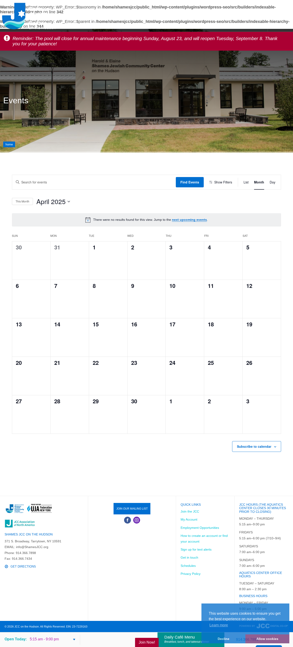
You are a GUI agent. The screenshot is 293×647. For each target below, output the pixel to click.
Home (9, 144)
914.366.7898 (247, 640)
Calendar (214, 16)
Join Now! (147, 642)
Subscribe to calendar (254, 446)
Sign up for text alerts (196, 549)
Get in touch (189, 557)
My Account (189, 519)
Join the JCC (190, 511)
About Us (105, 16)
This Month (22, 201)
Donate (159, 16)
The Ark (239, 16)
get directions (23, 566)
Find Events (189, 182)
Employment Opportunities (200, 528)
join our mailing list (132, 508)
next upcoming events (189, 219)
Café (259, 16)
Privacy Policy (191, 574)
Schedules (185, 16)
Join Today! (133, 16)
